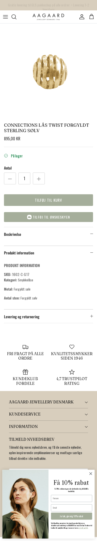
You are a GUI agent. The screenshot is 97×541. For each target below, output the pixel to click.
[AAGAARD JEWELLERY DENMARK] (48, 17)
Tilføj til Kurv (48, 200)
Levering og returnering (21, 316)
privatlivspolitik (83, 528)
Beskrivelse (12, 234)
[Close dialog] (91, 474)
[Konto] (80, 16)
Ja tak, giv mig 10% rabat (71, 516)
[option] (48, 72)
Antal (8, 168)
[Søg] (16, 16)
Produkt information (19, 252)
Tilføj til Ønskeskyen (51, 217)
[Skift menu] (5, 16)
